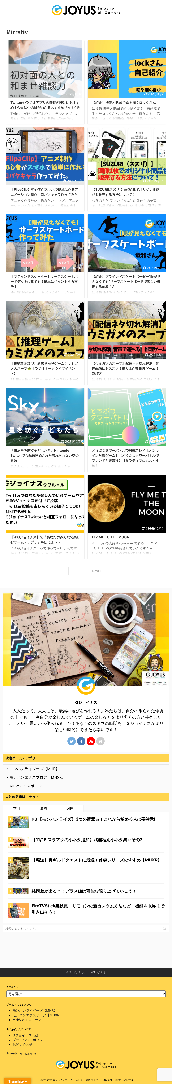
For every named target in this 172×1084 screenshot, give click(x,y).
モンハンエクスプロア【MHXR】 (37, 777)
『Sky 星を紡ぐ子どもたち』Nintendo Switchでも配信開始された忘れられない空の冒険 (44, 455)
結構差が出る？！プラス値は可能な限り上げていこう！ (84, 891)
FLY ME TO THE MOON (110, 537)
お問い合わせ (98, 972)
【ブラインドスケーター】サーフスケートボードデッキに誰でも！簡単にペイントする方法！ (44, 281)
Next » (97, 571)
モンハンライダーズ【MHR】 (34, 769)
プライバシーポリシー (29, 1040)
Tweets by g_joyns (21, 1053)
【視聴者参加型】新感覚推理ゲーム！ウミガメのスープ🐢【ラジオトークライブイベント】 (44, 368)
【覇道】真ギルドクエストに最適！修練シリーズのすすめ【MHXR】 (97, 860)
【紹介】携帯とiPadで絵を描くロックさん (124, 102)
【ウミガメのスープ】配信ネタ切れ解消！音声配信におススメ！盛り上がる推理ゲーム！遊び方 (125, 368)
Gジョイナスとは (76, 972)
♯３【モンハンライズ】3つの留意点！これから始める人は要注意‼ (94, 819)
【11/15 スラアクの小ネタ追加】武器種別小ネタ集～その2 (87, 839)
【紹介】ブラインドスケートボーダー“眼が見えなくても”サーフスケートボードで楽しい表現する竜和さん (126, 281)
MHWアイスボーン (25, 786)
